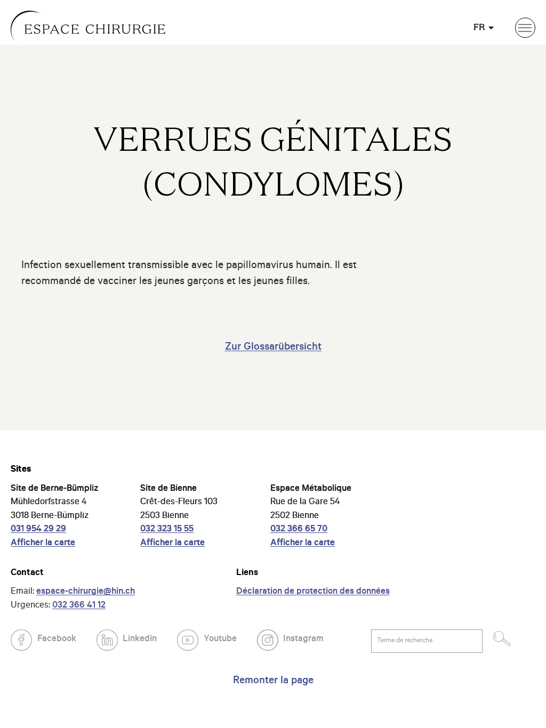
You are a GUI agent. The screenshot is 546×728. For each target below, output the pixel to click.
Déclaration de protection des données (313, 592)
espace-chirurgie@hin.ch (85, 592)
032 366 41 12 (79, 606)
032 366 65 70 (298, 530)
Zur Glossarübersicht (273, 348)
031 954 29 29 (38, 530)
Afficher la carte (43, 544)
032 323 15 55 (167, 530)
